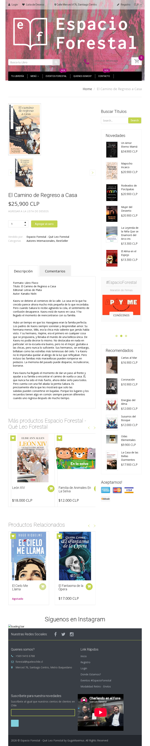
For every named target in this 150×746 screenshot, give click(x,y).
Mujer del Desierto (126, 208)
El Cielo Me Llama (20, 587)
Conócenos (121, 315)
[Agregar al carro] (51, 488)
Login (83, 668)
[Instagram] (71, 634)
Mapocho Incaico (126, 165)
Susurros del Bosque (73, 488)
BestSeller (62, 240)
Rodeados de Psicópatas (129, 187)
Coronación (128, 379)
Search (135, 120)
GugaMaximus (75, 740)
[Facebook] (55, 634)
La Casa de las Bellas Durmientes (129, 456)
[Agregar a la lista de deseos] (13, 438)
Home (87, 89)
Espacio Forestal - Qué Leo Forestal (48, 236)
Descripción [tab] (23, 271)
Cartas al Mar (129, 357)
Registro (85, 662)
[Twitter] (63, 634)
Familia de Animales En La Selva (28, 489)
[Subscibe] (15, 723)
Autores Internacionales (41, 240)
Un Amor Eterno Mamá (129, 144)
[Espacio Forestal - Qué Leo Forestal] (75, 33)
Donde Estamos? (90, 674)
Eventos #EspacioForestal (95, 680)
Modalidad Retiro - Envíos (95, 686)
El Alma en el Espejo (128, 253)
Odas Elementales (128, 438)
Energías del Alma (128, 401)
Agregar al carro (44, 223)
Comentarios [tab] (55, 271)
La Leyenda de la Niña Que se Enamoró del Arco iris (129, 233)
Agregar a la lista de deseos (28, 211)
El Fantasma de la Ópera (71, 587)
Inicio (83, 656)
